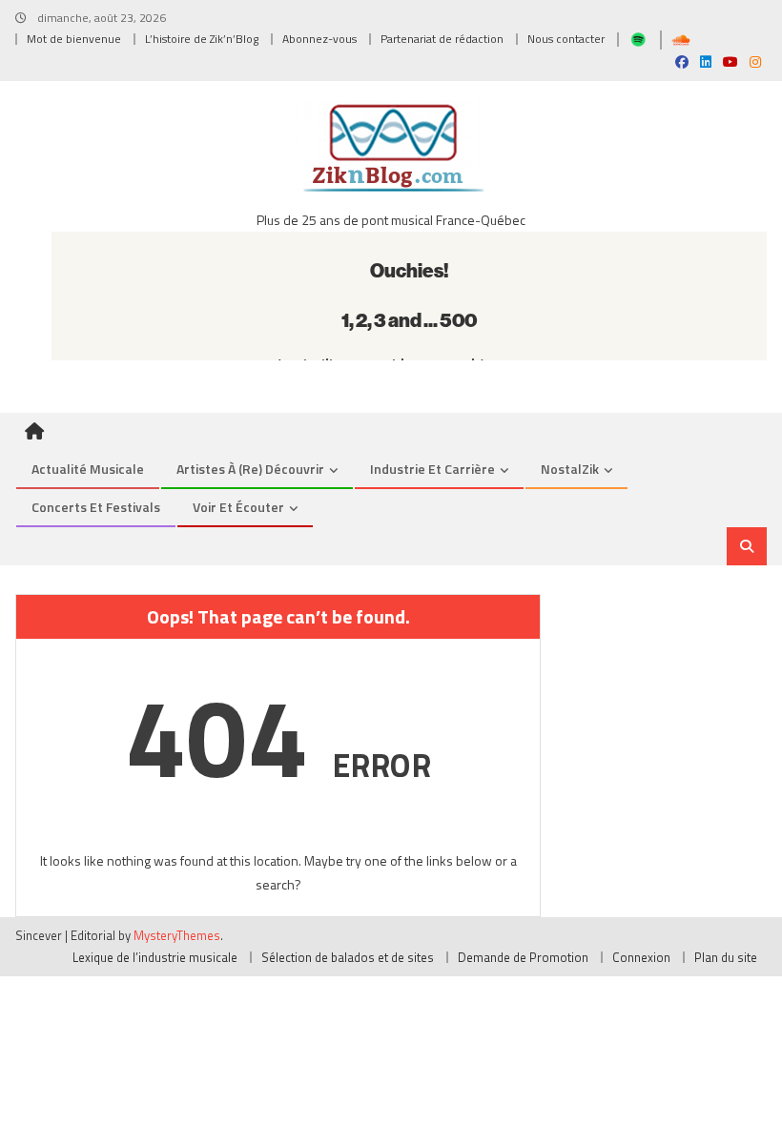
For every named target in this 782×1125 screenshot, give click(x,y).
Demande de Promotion (523, 957)
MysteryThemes (177, 935)
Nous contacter (566, 39)
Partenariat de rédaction (442, 39)
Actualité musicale (87, 469)
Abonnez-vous (319, 39)
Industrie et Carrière (432, 469)
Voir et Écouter (238, 507)
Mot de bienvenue (74, 39)
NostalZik (570, 469)
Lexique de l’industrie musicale (154, 957)
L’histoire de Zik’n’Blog (201, 39)
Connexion (641, 957)
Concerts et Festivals (95, 507)
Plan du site (725, 957)
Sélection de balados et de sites (347, 957)
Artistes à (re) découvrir (250, 469)
